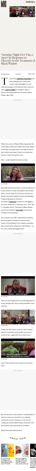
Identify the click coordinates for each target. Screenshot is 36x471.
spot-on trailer (10, 90)
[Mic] (3, 4)
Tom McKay (6, 74)
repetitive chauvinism (24, 78)
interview (13, 201)
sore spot (19, 210)
